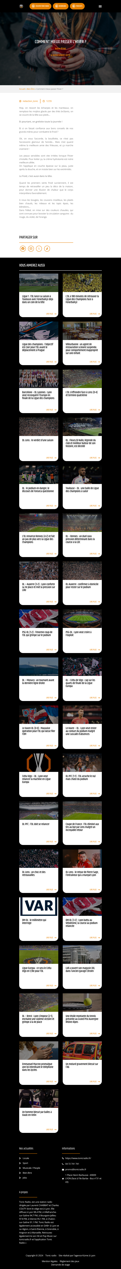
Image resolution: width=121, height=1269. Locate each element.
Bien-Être (60, 48)
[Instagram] (31, 249)
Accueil (22, 89)
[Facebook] (23, 249)
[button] (100, 6)
